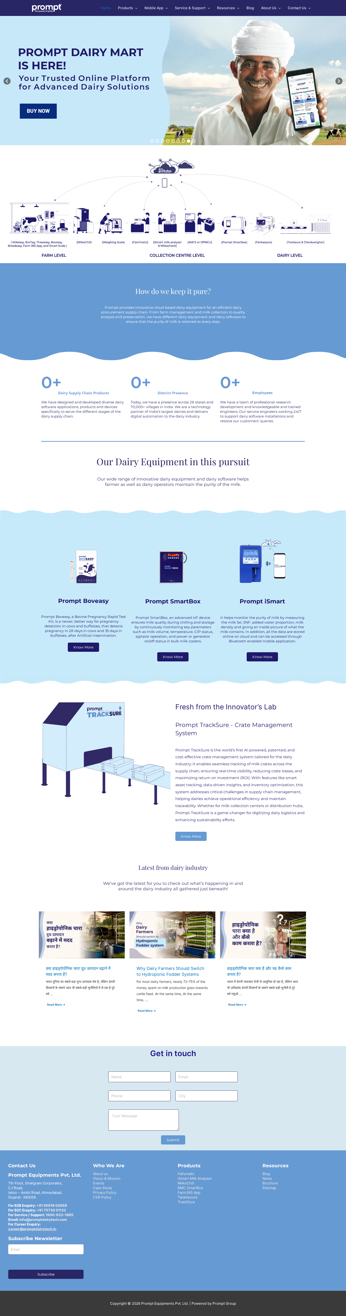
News (267, 1178)
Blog (266, 1174)
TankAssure (187, 1197)
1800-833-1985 (59, 1215)
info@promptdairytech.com (43, 1219)
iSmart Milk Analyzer (195, 1178)
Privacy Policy (104, 1192)
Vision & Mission (107, 1178)
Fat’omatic (186, 1174)
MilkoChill (186, 1183)
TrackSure (186, 1202)
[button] (7, 81)
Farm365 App (189, 1192)
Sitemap (269, 1188)
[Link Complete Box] (82, 966)
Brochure (270, 1183)
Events (98, 1183)
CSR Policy (102, 1197)
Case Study (102, 1188)
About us (100, 1174)
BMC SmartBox (190, 1188)
